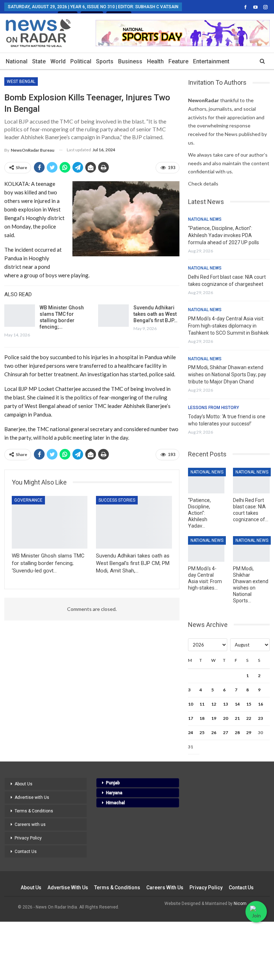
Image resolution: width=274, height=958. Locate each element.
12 (213, 704)
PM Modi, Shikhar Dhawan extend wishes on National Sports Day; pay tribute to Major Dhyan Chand (227, 374)
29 (248, 732)
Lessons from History (213, 407)
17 (190, 718)
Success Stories (116, 500)
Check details (203, 183)
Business (130, 61)
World (58, 61)
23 (260, 718)
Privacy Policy (28, 838)
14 (237, 704)
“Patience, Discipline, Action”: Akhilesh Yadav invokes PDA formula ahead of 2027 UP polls (223, 235)
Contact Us (26, 851)
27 (225, 732)
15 (248, 704)
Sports (104, 61)
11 (201, 704)
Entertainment (211, 61)
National (16, 61)
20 (225, 718)
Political (80, 61)
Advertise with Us (32, 797)
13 (225, 704)
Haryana (114, 792)
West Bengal (21, 81)
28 (237, 732)
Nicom (240, 903)
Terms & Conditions (34, 810)
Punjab (113, 782)
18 (201, 718)
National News (205, 219)
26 (213, 732)
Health (155, 61)
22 (248, 718)
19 (213, 718)
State (39, 61)
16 (260, 704)
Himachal (115, 802)
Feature (178, 61)
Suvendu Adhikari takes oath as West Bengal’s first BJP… (155, 314)
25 (201, 732)
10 (190, 704)
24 (190, 732)
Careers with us (30, 824)
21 (237, 718)
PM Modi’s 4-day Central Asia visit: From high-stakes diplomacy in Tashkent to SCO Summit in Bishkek (228, 326)
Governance (28, 500)
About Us (23, 783)
